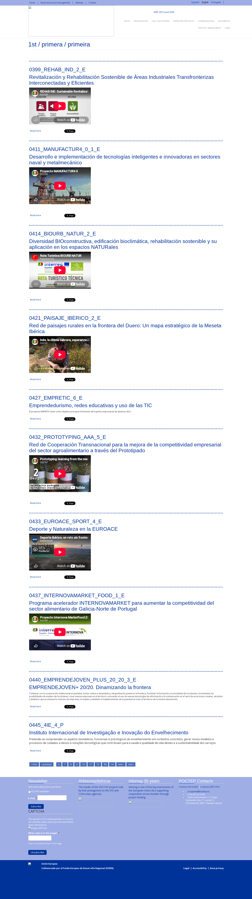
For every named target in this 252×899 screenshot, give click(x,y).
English (205, 2)
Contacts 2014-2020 (188, 786)
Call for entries (161, 21)
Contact (92, 2)
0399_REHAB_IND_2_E (57, 69)
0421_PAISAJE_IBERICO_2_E (65, 318)
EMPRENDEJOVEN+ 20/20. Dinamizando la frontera (90, 687)
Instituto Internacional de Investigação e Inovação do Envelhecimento (108, 732)
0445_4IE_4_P (46, 725)
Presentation (141, 21)
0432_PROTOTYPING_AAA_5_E (67, 437)
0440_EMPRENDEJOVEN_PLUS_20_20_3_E (82, 680)
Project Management (209, 28)
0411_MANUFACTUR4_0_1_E (64, 149)
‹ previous (46, 764)
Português (216, 2)
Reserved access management (55, 2)
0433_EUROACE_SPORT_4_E (65, 521)
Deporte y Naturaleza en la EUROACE (73, 529)
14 (112, 764)
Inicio (127, 21)
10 (83, 764)
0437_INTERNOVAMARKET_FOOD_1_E (77, 595)
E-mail (32, 798)
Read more (35, 130)
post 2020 (169, 12)
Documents (224, 21)
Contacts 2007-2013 (210, 786)
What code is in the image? (43, 833)
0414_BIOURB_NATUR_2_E (62, 233)
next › (121, 764)
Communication (206, 21)
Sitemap (79, 2)
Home (32, 2)
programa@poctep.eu (198, 791)
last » (130, 764)
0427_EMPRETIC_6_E (55, 398)
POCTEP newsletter (40, 791)
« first (34, 764)
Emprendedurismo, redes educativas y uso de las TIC (90, 405)
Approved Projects (183, 21)
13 (105, 764)
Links (227, 28)
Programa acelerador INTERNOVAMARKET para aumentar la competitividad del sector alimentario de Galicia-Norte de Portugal (121, 606)
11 (90, 764)
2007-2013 (158, 12)
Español (195, 2)
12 (98, 764)
